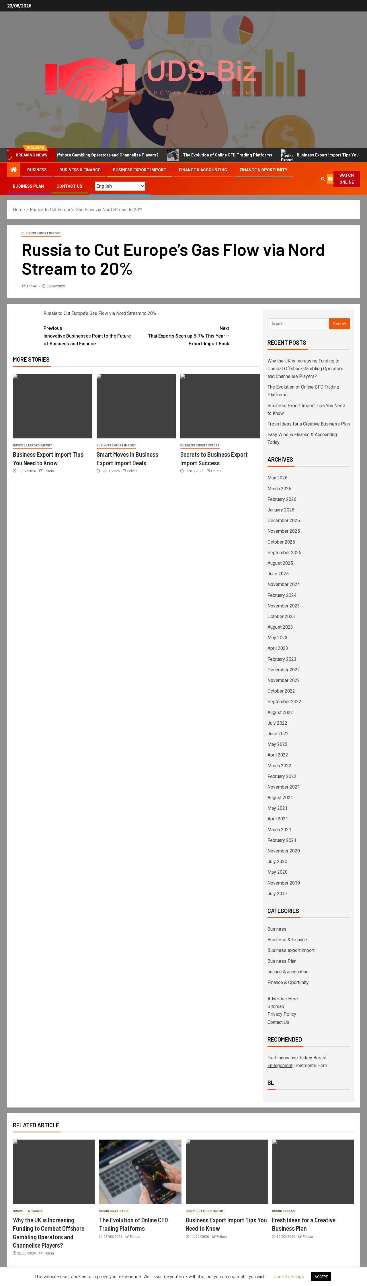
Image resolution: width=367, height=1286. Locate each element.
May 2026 (278, 478)
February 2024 (282, 595)
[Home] (14, 170)
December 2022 (284, 670)
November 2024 (284, 584)
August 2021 (280, 797)
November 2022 (284, 680)
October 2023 (281, 616)
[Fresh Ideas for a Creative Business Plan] (313, 1172)
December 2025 (284, 520)
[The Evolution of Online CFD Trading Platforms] (140, 1172)
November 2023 (284, 606)
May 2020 (278, 872)
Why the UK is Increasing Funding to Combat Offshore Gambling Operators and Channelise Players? (305, 368)
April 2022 (278, 755)
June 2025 (278, 574)
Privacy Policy (282, 1014)
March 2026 (279, 488)
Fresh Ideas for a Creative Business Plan (309, 424)
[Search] (322, 179)
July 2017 (277, 893)
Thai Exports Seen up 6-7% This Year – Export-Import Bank (188, 336)
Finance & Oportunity (263, 170)
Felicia (49, 471)
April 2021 (278, 819)
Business (37, 170)
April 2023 (278, 648)
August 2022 (280, 712)
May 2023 (278, 637)
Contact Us (69, 186)
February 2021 (282, 840)
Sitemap (276, 1006)
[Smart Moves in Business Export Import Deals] (136, 406)
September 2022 (284, 701)
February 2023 (282, 659)
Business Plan (28, 186)
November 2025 (284, 531)
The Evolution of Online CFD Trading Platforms (209, 155)
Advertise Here (283, 998)
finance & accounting (203, 170)
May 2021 (278, 808)
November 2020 (284, 851)
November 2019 (284, 883)
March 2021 (279, 829)
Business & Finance (79, 170)
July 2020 (277, 861)
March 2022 (279, 766)
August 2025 (280, 563)
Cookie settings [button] (289, 1276)
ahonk (32, 286)
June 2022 (278, 733)
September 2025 (284, 552)
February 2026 (282, 499)
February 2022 (282, 776)
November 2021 (284, 787)
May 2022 (278, 744)
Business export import (139, 170)
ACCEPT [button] (321, 1277)
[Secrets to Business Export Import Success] (220, 406)
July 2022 (277, 723)
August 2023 (280, 627)
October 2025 (281, 542)
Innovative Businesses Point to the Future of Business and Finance (87, 336)
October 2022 (281, 691)
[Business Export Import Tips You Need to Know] (52, 406)
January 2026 (281, 510)
